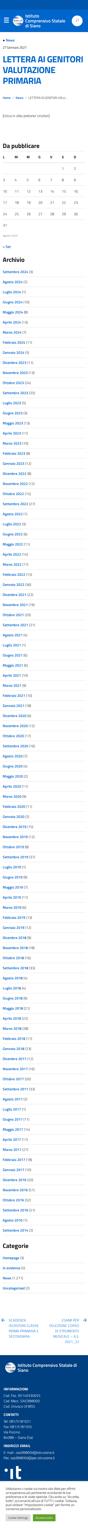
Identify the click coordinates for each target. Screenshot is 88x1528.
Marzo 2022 (12, 564)
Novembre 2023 (15, 372)
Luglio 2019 (12, 867)
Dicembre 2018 (14, 937)
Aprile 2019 (12, 897)
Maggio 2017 (13, 1129)
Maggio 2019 (13, 887)
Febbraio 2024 (14, 342)
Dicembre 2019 (14, 826)
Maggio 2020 (13, 776)
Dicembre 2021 (14, 594)
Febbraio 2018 (14, 1038)
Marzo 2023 (12, 443)
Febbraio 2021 (14, 695)
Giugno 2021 (13, 655)
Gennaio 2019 (13, 927)
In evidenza (11, 1268)
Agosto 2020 (13, 756)
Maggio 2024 (13, 312)
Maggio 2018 (13, 1008)
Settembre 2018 (15, 968)
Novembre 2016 (15, 1190)
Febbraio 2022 (14, 574)
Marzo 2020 (12, 796)
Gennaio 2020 (13, 816)
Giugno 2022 (13, 534)
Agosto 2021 (13, 635)
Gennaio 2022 (13, 584)
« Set (7, 246)
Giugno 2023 (13, 413)
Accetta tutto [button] (44, 1517)
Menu (6, 21)
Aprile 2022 (12, 554)
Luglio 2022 (12, 524)
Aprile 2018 (12, 1018)
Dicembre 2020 (14, 715)
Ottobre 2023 (13, 382)
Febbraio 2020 (14, 806)
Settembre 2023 (15, 393)
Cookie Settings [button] (18, 1517)
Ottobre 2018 (13, 958)
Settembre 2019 (15, 857)
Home (7, 97)
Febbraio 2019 (14, 917)
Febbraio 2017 (14, 1159)
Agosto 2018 (13, 978)
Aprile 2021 (12, 675)
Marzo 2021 (12, 685)
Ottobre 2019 (13, 847)
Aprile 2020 (12, 786)
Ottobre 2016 (13, 1200)
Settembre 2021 (15, 625)
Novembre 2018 (15, 947)
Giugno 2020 (13, 766)
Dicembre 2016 (14, 1179)
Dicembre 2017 (14, 1058)
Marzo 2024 (12, 332)
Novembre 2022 (15, 483)
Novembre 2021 (15, 604)
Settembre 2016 (15, 1210)
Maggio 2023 (13, 423)
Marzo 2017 (12, 1149)
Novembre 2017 (15, 1069)
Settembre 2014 (15, 1230)
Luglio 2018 (12, 988)
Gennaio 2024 (13, 352)
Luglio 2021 (12, 645)
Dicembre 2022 (14, 473)
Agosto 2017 (13, 1099)
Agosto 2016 (13, 1220)
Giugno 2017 (13, 1119)
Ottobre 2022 (13, 493)
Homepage (11, 1258)
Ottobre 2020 (13, 736)
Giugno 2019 (13, 877)
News (10, 40)
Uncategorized (14, 1288)
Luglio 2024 (12, 292)
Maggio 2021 (13, 665)
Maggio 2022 (13, 544)
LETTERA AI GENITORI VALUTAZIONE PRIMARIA (43, 69)
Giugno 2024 (13, 302)
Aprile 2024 (12, 322)
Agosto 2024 (13, 282)
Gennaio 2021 (13, 705)
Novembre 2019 (15, 836)
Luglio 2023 (12, 403)
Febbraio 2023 (14, 453)
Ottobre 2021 (13, 614)
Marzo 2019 (12, 907)
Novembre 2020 (15, 725)
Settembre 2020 (15, 746)
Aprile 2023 (12, 433)
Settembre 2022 (15, 503)
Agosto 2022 (13, 514)
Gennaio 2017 (13, 1169)
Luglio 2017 (12, 1109)
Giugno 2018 (13, 998)
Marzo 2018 (12, 1028)
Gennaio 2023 (13, 463)
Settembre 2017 (15, 1089)
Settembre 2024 (15, 271)
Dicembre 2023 (14, 362)
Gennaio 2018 (13, 1048)
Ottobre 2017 (13, 1079)
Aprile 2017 (12, 1139)
